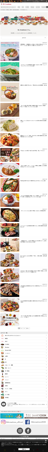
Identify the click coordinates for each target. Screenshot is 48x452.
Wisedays (32, 7)
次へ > (27, 328)
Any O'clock (38, 7)
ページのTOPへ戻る (25, 436)
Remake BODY (44, 7)
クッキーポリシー (7, 444)
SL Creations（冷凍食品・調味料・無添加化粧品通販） (10, 9)
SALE (23, 7)
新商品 (19, 7)
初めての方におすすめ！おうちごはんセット (8, 7)
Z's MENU (27, 7)
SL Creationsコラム (24, 9)
